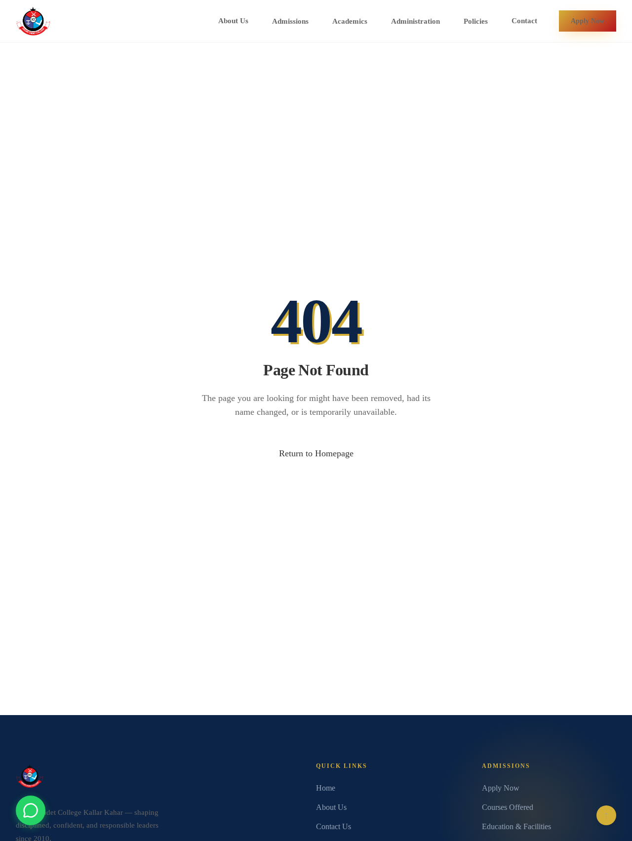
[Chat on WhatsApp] (30, 810)
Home (325, 788)
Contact (524, 20)
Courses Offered (507, 807)
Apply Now (587, 21)
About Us (233, 20)
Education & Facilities (516, 826)
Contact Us (333, 826)
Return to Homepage (316, 453)
